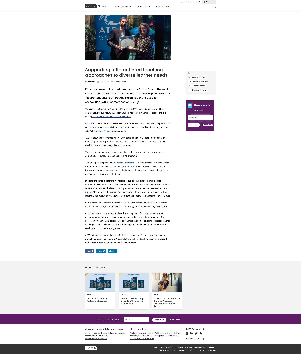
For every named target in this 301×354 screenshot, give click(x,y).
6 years (88, 192)
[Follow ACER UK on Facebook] (194, 2)
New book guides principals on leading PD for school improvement (133, 301)
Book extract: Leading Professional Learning (97, 299)
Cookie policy (199, 347)
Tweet (100, 251)
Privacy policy (208, 125)
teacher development (197, 90)
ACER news (90, 81)
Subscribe (194, 125)
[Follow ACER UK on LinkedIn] (196, 2)
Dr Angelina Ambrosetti (123, 162)
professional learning (197, 77)
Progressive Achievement (104, 131)
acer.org (183, 2)
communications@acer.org (96, 339)
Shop (190, 2)
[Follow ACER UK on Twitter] (199, 2)
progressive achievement (198, 81)
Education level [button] (122, 6)
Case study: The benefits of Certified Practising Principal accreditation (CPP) (167, 302)
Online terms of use (184, 347)
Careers (211, 347)
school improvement (197, 85)
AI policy (169, 347)
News (102, 6)
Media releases (163, 6)
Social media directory (195, 338)
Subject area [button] (143, 6)
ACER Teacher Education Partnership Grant (111, 116)
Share (89, 251)
